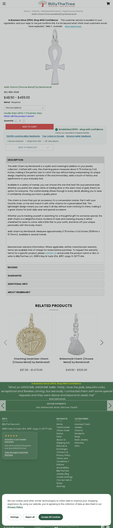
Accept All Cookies (50, 517)
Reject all (30, 517)
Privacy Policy (15, 507)
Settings (14, 517)
